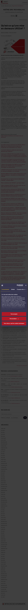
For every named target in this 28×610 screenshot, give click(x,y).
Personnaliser (13, 318)
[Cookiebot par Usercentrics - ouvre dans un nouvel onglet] (17, 285)
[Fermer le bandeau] (25, 285)
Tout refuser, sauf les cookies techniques (14, 323)
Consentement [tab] (5, 289)
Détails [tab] (13, 289)
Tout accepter (14, 314)
